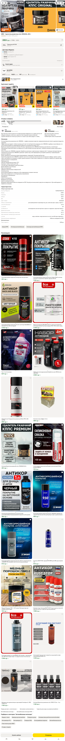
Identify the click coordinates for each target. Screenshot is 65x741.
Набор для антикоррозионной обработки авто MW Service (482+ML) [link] (47, 372)
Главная (6, 739)
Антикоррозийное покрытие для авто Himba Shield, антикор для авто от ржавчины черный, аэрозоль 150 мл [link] (47, 278)
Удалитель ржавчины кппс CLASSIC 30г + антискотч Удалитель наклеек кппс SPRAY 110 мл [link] (26, 111)
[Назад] (3, 3)
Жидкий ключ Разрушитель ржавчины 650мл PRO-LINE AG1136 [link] (15, 419)
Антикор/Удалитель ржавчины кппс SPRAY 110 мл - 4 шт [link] (46, 702)
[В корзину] (16, 106)
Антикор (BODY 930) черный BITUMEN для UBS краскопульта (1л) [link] (48, 561)
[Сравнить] (56, 3)
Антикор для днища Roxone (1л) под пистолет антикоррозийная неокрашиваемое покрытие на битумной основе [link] (16, 514)
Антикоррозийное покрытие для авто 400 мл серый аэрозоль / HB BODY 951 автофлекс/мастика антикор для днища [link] (16, 561)
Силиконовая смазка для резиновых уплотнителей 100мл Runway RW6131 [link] (47, 467)
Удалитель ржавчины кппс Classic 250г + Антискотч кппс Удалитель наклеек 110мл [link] (43, 111)
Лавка (19, 739)
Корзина (45, 739)
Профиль (58, 739)
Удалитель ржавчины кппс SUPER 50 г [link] (8, 111)
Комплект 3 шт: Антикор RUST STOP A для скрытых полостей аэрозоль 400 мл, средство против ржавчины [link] (48, 608)
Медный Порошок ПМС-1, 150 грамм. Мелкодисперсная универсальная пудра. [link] (15, 608)
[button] (6, 30)
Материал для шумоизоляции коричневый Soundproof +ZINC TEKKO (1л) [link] (16, 703)
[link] (5, 717)
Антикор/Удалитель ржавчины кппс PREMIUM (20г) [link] (14, 466)
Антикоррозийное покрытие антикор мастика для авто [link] (15, 277)
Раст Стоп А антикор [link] (6, 372)
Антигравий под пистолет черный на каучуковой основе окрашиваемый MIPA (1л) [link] (46, 655)
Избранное (32, 739)
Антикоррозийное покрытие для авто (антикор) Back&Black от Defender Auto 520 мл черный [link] (16, 325)
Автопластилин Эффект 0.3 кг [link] (40, 419)
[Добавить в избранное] (59, 3)
